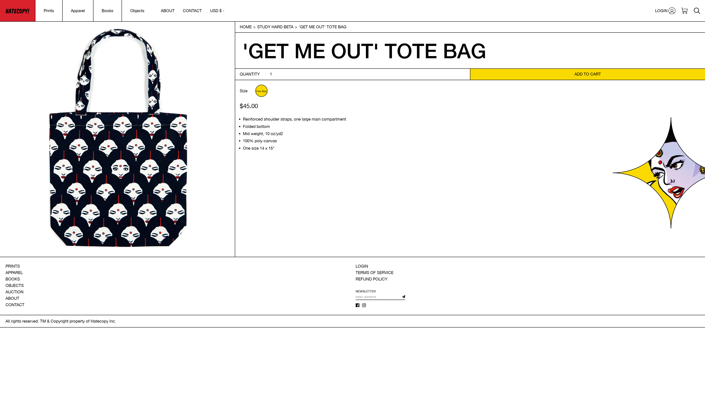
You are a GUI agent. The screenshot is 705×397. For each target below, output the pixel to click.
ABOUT (168, 10)
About (12, 298)
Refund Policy (371, 279)
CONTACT (192, 10)
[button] (684, 11)
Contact (15, 304)
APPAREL (14, 272)
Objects (137, 10)
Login (362, 266)
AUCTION (15, 291)
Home (246, 26)
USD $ (216, 10)
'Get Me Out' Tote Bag (322, 26)
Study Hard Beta (275, 26)
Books (107, 10)
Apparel (78, 10)
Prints (49, 10)
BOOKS (13, 279)
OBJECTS (15, 285)
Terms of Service (374, 272)
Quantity (250, 74)
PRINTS (13, 266)
